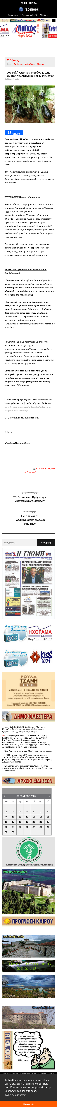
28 (41, 827)
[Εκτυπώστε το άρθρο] (34, 468)
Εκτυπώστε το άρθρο (45, 468)
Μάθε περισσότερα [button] (15, 1095)
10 (13, 817)
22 (48, 822)
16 (6, 822)
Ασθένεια (18, 64)
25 (20, 827)
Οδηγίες (40, 64)
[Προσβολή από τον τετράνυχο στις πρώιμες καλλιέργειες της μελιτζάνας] (30, 104)
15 (48, 817)
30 (6, 832)
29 (48, 827)
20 (34, 822)
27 (34, 827)
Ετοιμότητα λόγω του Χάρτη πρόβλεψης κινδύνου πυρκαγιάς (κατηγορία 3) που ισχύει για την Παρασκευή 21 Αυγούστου (27, 768)
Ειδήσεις (13, 60)
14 (41, 817)
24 (13, 827)
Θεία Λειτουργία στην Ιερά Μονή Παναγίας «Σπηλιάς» (28, 751)
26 (27, 827)
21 (41, 822)
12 (27, 817)
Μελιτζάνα (29, 64)
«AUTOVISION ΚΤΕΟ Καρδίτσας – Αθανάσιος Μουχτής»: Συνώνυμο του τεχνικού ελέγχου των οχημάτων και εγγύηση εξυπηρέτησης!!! (23, 729)
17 (13, 822)
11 (20, 817)
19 (27, 822)
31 (13, 832)
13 (34, 817)
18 (20, 822)
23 (6, 827)
